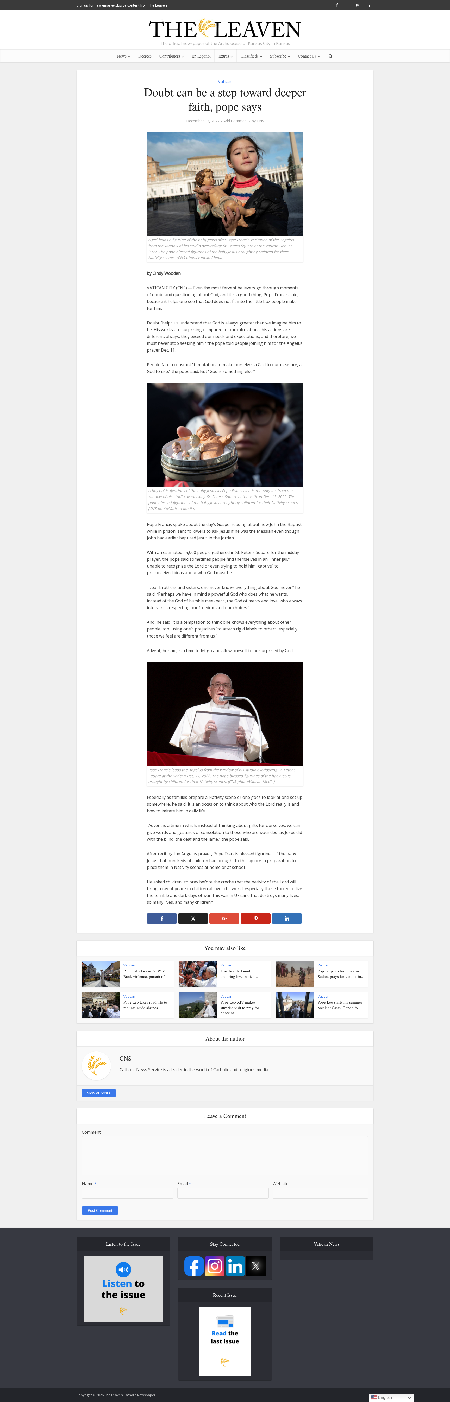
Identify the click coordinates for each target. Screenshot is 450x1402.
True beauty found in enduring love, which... (239, 973)
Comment (91, 1132)
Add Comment (235, 121)
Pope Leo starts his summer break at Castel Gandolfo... (340, 1004)
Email (184, 1184)
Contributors (169, 56)
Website (281, 1184)
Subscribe (278, 56)
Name (89, 1184)
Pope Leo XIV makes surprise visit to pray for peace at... (240, 1007)
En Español (201, 56)
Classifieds (249, 56)
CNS (260, 121)
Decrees (145, 56)
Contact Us (307, 56)
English (384, 1397)
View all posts (98, 1093)
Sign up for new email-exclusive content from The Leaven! (122, 5)
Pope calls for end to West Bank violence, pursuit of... (145, 973)
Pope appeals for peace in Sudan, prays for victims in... (341, 973)
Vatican (225, 81)
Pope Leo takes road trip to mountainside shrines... (145, 1004)
